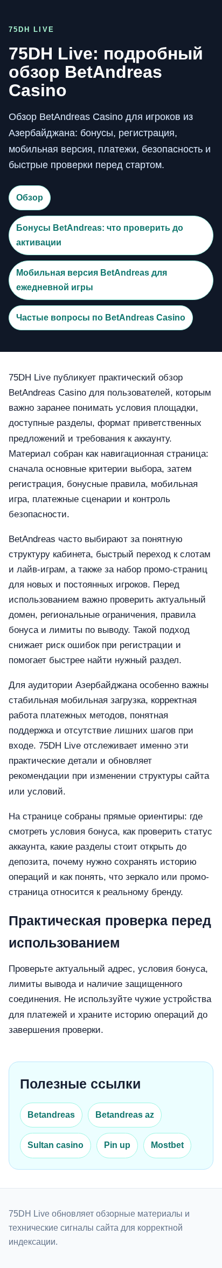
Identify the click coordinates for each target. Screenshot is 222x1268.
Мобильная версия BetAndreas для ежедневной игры (91, 279)
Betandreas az (124, 1114)
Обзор (29, 197)
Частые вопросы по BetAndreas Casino (100, 317)
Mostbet (167, 1145)
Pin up (117, 1145)
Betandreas (51, 1114)
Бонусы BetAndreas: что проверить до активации (99, 234)
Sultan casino (55, 1145)
